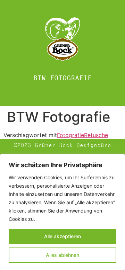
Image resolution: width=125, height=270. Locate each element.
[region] (62, 212)
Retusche (96, 135)
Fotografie (70, 135)
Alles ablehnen (62, 255)
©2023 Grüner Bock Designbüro (62, 145)
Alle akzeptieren (62, 236)
